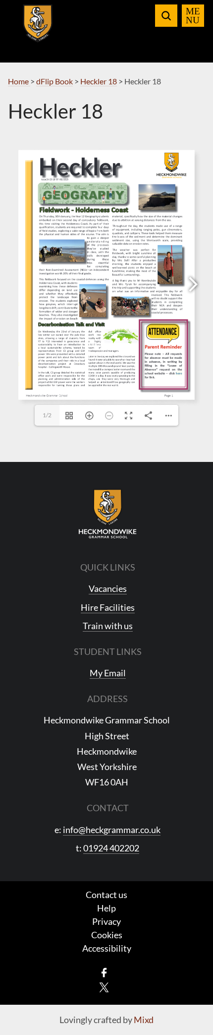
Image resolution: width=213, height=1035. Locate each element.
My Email (108, 672)
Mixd (144, 1019)
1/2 (47, 415)
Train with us (108, 625)
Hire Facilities (108, 607)
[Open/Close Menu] (193, 15)
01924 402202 (111, 847)
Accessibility (106, 948)
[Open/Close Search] (166, 15)
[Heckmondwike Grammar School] (38, 29)
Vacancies (108, 588)
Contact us (106, 894)
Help (106, 908)
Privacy (106, 921)
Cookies (106, 934)
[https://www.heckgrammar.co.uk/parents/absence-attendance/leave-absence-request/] (179, 373)
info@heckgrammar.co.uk (111, 829)
